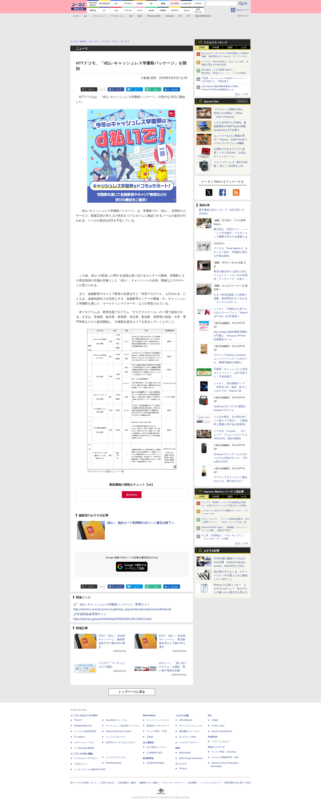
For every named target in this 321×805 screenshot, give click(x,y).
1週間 (230, 47)
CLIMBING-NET (155, 752)
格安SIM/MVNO (203, 16)
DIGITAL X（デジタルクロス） (121, 742)
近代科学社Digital (155, 763)
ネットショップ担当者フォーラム (122, 725)
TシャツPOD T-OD (157, 731)
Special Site (211, 101)
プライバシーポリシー (172, 782)
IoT (188, 16)
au (85, 16)
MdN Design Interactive (191, 758)
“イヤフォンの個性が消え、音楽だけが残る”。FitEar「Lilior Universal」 (230, 113)
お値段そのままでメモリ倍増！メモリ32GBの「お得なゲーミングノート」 (230, 152)
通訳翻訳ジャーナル (189, 731)
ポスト (91, 89)
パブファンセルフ (220, 741)
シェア (118, 89)
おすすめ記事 (211, 550)
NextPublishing (113, 763)
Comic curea (218, 725)
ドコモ (75, 16)
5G (180, 16)
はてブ (137, 89)
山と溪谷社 (148, 742)
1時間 (202, 47)
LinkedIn (174, 89)
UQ (130, 16)
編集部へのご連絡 (149, 782)
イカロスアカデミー (189, 742)
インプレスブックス (116, 757)
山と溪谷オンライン (157, 747)
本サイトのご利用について (83, 782)
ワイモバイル (117, 16)
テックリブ (181, 764)
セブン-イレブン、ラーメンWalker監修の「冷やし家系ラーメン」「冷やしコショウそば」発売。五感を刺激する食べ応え (225, 522)
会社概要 (192, 782)
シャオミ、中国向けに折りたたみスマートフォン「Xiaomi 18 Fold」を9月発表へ (231, 312)
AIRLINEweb (185, 720)
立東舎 (150, 737)
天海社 (215, 720)
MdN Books (185, 752)
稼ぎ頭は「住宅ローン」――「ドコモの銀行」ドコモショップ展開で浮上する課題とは (230, 233)
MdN (177, 748)
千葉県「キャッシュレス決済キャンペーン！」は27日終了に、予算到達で (231, 373)
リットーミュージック (158, 720)
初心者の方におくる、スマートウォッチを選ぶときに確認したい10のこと (230, 575)
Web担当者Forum (83, 725)
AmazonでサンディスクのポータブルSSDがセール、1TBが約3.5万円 (230, 458)
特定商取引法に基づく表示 (237, 782)
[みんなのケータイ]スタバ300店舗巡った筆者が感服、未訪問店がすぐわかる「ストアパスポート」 (225, 56)
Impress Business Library (118, 731)
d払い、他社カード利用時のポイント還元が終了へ (140, 522)
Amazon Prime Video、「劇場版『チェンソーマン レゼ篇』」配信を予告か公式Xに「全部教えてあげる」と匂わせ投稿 (224, 530)
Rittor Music (149, 715)
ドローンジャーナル (84, 742)
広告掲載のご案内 (127, 782)
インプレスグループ (210, 782)
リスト (102, 89)
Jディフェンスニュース (190, 725)
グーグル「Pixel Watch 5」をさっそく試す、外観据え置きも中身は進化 (231, 252)
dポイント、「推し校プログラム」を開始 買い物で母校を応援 (173, 666)
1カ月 (244, 47)
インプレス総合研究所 (85, 731)
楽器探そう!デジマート (158, 725)
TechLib (183, 768)
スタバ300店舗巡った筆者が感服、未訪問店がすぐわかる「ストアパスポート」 (230, 298)
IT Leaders (79, 737)
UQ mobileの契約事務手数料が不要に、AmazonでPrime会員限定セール (230, 335)
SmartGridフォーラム (116, 720)
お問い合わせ (107, 782)
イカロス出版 (182, 715)
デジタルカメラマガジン (86, 758)
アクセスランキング (215, 42)
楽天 (140, 16)
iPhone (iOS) (153, 16)
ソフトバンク (98, 16)
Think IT (78, 720)
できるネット (80, 764)
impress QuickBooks (222, 731)
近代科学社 (148, 758)
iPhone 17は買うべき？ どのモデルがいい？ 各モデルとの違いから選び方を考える (230, 588)
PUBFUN (212, 737)
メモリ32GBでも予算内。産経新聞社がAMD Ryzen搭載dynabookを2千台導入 (230, 126)
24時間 (215, 47)
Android (170, 16)
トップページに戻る (131, 691)
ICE (210, 715)
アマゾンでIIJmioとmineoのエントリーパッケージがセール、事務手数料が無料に (230, 358)
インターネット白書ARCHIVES (90, 769)
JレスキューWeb (187, 737)
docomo (131, 494)
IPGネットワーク (216, 747)
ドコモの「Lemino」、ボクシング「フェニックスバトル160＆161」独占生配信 (230, 434)
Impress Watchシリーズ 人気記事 (224, 491)
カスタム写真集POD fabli (225, 757)
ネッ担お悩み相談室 (84, 748)
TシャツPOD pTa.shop (224, 751)
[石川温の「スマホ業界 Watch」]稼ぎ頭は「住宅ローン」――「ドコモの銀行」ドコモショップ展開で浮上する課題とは (225, 72)
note (156, 89)
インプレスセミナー (116, 737)
